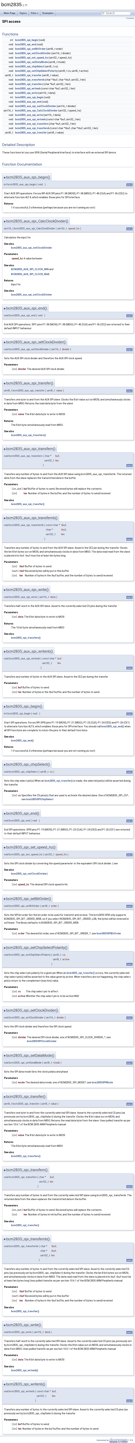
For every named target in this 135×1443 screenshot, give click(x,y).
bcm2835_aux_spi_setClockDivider (35, 106)
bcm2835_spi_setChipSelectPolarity (36, 70)
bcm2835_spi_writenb (27, 88)
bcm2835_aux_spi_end (28, 101)
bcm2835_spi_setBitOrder (30, 48)
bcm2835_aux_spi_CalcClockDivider (36, 110)
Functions (130, 18)
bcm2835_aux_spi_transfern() (28, 435)
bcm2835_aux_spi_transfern (31, 123)
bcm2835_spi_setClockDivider (33, 53)
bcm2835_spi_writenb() (24, 1370)
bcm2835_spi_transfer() (59, 780)
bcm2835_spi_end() (112, 726)
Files (33, 13)
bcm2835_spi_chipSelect (29, 66)
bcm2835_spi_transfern (29, 84)
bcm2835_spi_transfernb (29, 79)
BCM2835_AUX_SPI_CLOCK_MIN (30, 269)
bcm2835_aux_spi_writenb (30, 119)
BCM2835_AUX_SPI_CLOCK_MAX (30, 274)
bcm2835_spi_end (25, 44)
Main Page (9, 13)
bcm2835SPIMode (102, 1082)
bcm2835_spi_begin (26, 40)
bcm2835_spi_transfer (28, 75)
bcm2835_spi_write (26, 93)
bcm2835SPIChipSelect (39, 799)
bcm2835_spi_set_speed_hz (31, 57)
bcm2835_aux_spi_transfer (31, 132)
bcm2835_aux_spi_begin (29, 97)
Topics (23, 13)
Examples (48, 13)
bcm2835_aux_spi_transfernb (32, 128)
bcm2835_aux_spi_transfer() (27, 504)
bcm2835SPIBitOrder (109, 933)
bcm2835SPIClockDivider (42, 1041)
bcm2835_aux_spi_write (29, 115)
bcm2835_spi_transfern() (26, 637)
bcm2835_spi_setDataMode (31, 62)
